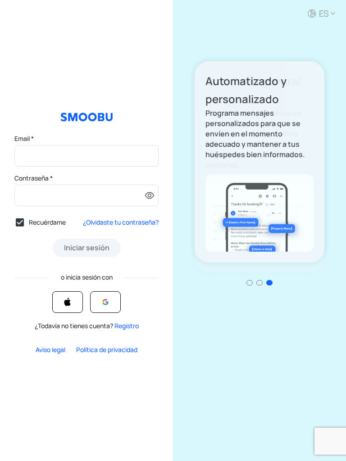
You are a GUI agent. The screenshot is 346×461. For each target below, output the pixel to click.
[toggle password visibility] (150, 195)
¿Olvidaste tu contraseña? (121, 222)
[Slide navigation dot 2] (269, 282)
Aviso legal (50, 349)
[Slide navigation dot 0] (249, 282)
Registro (126, 325)
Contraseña (33, 178)
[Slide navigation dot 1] (259, 282)
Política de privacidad (106, 349)
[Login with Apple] (67, 302)
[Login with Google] (105, 302)
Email (24, 138)
